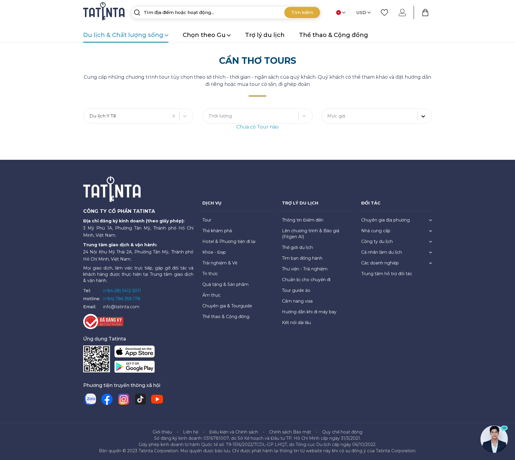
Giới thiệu (162, 432)
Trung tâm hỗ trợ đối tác (386, 273)
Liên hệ (190, 432)
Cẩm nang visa (297, 301)
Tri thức (210, 273)
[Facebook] (107, 399)
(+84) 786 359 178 (121, 298)
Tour (206, 220)
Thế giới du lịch (297, 247)
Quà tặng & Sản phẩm (225, 284)
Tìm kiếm (302, 12)
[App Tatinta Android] (134, 368)
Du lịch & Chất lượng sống (123, 34)
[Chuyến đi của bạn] (425, 12)
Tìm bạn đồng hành (302, 258)
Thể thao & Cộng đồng (333, 34)
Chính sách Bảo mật (290, 432)
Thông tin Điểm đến (302, 220)
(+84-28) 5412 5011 (122, 290)
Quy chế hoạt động (342, 432)
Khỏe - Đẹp (214, 252)
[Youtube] (157, 399)
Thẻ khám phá (217, 230)
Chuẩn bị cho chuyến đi (306, 279)
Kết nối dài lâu (296, 322)
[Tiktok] (140, 399)
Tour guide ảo (296, 290)
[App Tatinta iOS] (134, 352)
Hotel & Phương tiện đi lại (228, 241)
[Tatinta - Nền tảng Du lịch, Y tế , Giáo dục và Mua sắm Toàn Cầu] (104, 12)
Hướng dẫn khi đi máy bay (309, 312)
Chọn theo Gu (204, 34)
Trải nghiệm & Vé (220, 263)
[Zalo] (90, 399)
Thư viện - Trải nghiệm (305, 269)
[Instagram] (124, 399)
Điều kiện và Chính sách (233, 432)
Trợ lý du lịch (265, 34)
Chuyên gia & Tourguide (227, 306)
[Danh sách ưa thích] (384, 12)
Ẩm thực (211, 295)
